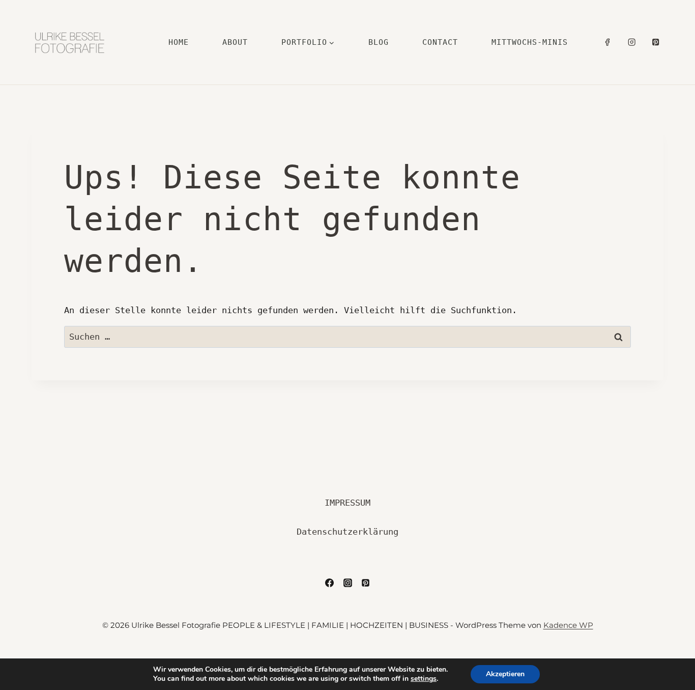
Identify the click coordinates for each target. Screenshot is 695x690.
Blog (378, 42)
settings (424, 678)
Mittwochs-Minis (529, 42)
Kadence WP (568, 625)
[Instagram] (632, 42)
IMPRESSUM (347, 503)
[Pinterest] (655, 42)
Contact (440, 42)
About (235, 42)
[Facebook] (608, 42)
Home (178, 42)
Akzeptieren (505, 674)
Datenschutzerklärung (347, 532)
